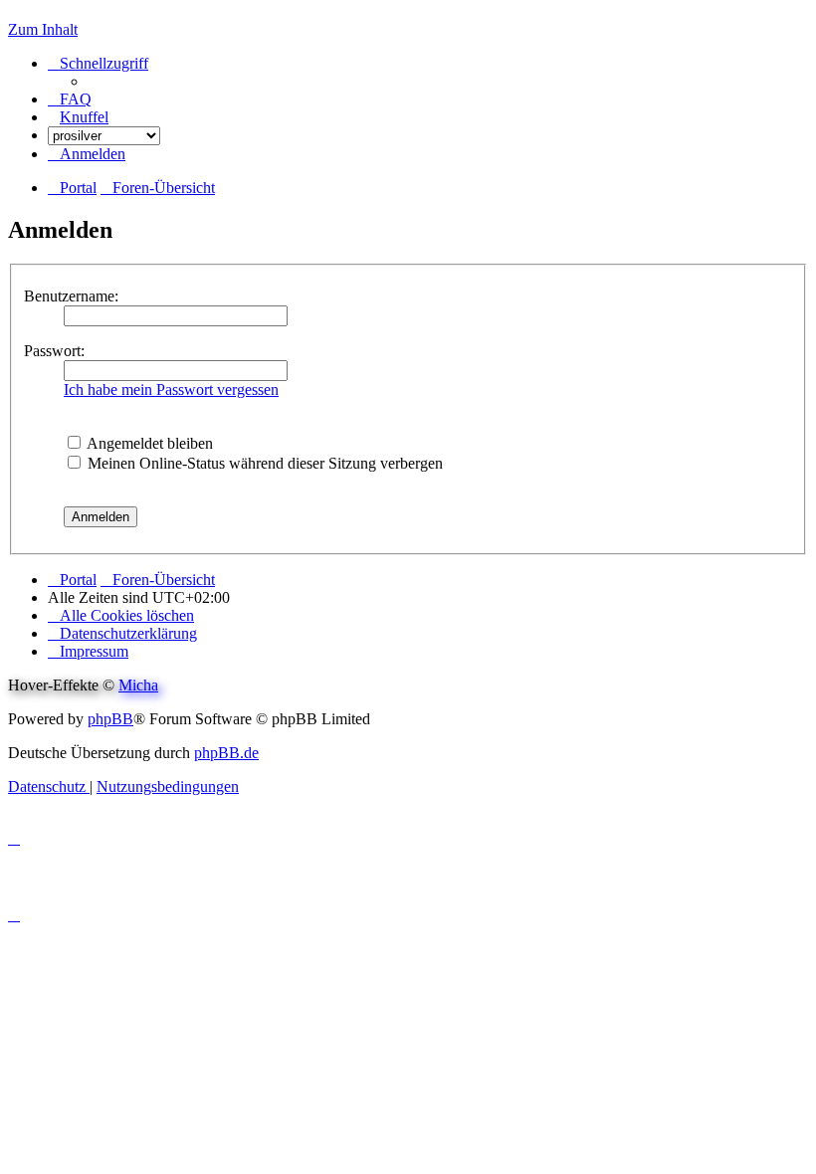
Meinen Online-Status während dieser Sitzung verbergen (263, 463)
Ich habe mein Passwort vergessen (171, 389)
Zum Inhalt (43, 29)
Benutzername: (71, 296)
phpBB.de (226, 752)
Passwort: (54, 350)
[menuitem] (70, 99)
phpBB (110, 718)
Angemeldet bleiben (148, 443)
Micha (138, 685)
